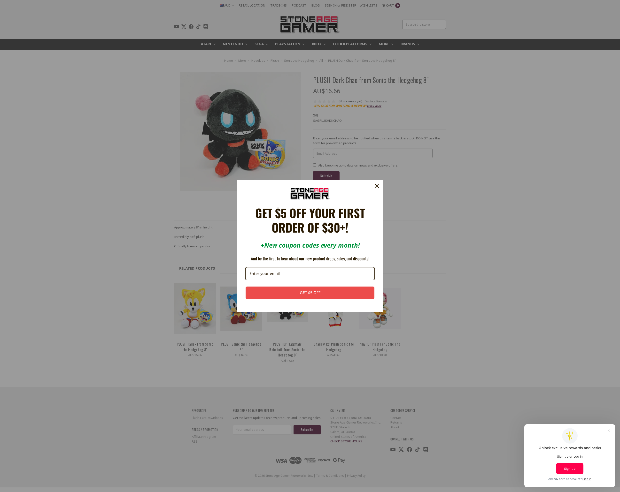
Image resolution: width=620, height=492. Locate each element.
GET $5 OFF (310, 292)
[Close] (377, 186)
